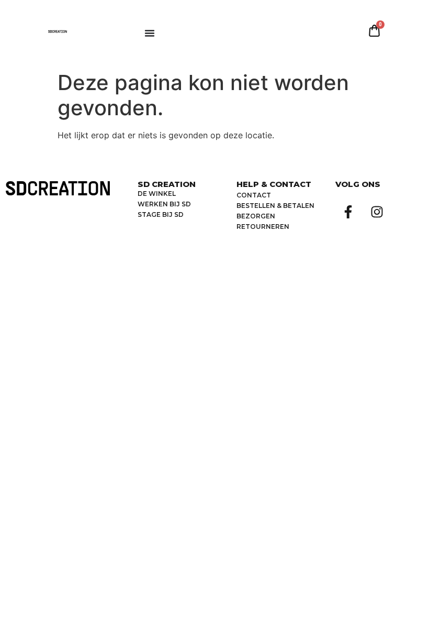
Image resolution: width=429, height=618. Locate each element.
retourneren (262, 226)
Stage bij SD (161, 214)
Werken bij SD (164, 204)
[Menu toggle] (149, 33)
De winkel (157, 193)
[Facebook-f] (348, 211)
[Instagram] (377, 211)
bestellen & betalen (275, 205)
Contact (253, 195)
